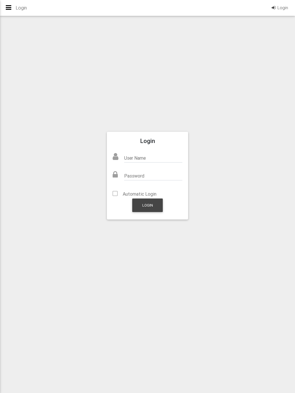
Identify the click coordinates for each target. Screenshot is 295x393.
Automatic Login (139, 194)
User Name (135, 158)
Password (134, 176)
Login (147, 205)
